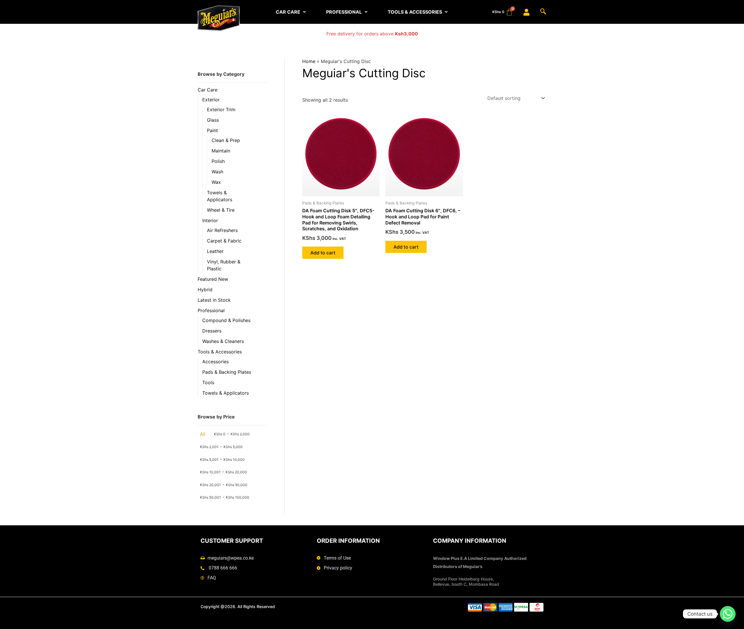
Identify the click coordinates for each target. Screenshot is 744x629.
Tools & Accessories (220, 352)
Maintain (221, 151)
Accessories (215, 361)
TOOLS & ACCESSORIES (415, 12)
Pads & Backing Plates (226, 372)
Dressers (211, 331)
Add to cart (322, 253)
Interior (210, 220)
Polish (218, 161)
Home (308, 61)
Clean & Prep (226, 140)
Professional (211, 310)
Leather (215, 251)
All (202, 434)
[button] (291, 12)
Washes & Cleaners (223, 341)
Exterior (211, 100)
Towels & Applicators (225, 393)
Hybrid (205, 289)
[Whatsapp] (728, 614)
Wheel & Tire (221, 210)
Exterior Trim (221, 109)
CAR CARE (288, 12)
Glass (213, 120)
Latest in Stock (214, 300)
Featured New (213, 279)
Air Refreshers (222, 230)
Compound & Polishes (226, 320)
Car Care (207, 90)
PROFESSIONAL (344, 12)
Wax (216, 182)
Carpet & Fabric (224, 241)
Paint (212, 130)
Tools (208, 382)
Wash (217, 172)
